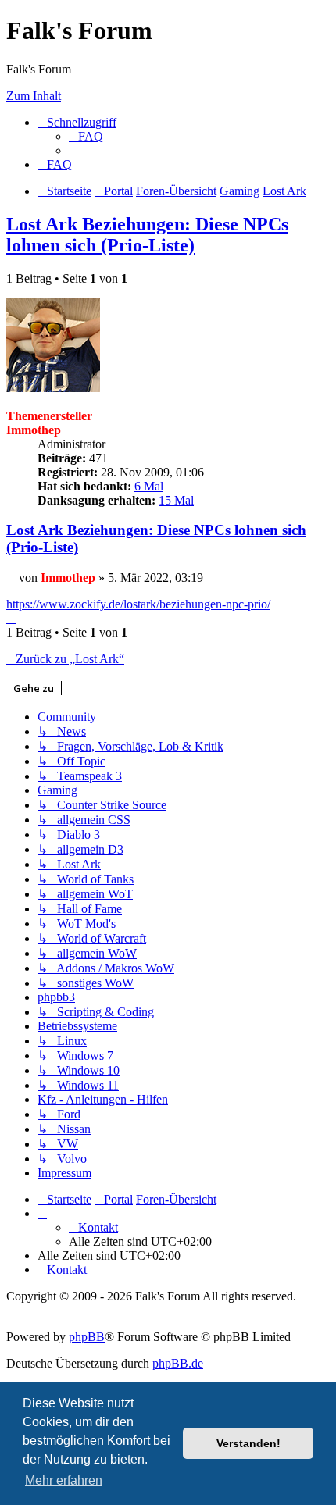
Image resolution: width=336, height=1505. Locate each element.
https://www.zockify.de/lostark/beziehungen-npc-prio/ (138, 604)
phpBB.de (177, 1363)
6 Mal (148, 486)
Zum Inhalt (33, 95)
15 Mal (176, 500)
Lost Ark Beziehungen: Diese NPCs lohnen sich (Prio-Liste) (147, 234)
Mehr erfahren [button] (63, 1480)
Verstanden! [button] (248, 1443)
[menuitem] (86, 136)
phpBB (87, 1336)
